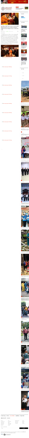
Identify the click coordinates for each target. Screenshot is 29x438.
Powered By (7, 435)
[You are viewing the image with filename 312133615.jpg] (10, 135)
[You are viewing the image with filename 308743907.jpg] (10, 61)
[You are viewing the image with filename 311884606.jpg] (10, 71)
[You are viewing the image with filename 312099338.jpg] (10, 116)
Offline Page (9, 424)
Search (9, 422)
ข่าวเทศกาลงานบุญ (3, 415)
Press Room (2, 424)
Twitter (23, 420)
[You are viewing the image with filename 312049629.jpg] (10, 89)
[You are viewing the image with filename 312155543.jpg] (10, 144)
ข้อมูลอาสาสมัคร (22, 415)
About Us (2, 420)
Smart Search (9, 423)
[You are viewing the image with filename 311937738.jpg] (10, 80)
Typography (16, 423)
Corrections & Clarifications (2, 423)
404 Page (9, 425)
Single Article (16, 421)
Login (8, 420)
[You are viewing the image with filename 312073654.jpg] (10, 98)
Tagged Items (16, 422)
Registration (9, 421)
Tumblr (23, 422)
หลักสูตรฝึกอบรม (17, 415)
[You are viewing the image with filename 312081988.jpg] (10, 107)
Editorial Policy (3, 421)
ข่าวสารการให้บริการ (12, 415)
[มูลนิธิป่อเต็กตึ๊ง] (6, 9)
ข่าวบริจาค (7, 415)
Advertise (2, 425)
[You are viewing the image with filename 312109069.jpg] (10, 126)
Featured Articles (17, 420)
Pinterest (23, 423)
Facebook (23, 421)
